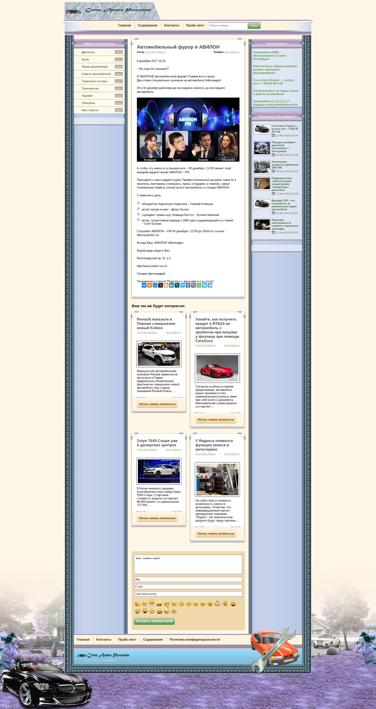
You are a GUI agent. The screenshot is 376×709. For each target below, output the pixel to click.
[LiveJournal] (177, 284)
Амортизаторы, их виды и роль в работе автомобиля (276, 92)
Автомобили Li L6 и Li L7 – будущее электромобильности (275, 103)
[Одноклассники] (149, 284)
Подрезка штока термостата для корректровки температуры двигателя (282, 184)
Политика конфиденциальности (195, 639)
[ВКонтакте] (144, 284)
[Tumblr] (188, 284)
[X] (160, 284)
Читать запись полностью (157, 404)
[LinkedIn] (171, 284)
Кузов (101, 59)
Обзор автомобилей (101, 66)
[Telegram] (210, 284)
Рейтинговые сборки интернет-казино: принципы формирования (275, 69)
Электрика (101, 102)
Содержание (147, 25)
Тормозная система (101, 81)
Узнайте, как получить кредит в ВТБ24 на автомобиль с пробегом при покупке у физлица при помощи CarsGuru (217, 330)
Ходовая (101, 95)
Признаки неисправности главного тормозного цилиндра (285, 224)
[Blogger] (166, 284)
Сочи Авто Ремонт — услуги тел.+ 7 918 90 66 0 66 (273, 81)
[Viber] (193, 284)
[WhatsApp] (199, 284)
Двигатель (101, 52)
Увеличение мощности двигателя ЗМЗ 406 (285, 164)
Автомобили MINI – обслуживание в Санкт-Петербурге (270, 56)
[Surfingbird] (182, 284)
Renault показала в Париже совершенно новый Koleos (156, 323)
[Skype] (204, 284)
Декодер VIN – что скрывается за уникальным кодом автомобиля (284, 205)
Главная (124, 25)
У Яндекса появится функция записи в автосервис (214, 445)
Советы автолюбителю (102, 73)
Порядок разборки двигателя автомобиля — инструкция (283, 147)
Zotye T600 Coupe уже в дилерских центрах (157, 443)
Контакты (171, 25)
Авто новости (102, 110)
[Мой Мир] (155, 284)
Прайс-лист (195, 25)
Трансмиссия (101, 88)
